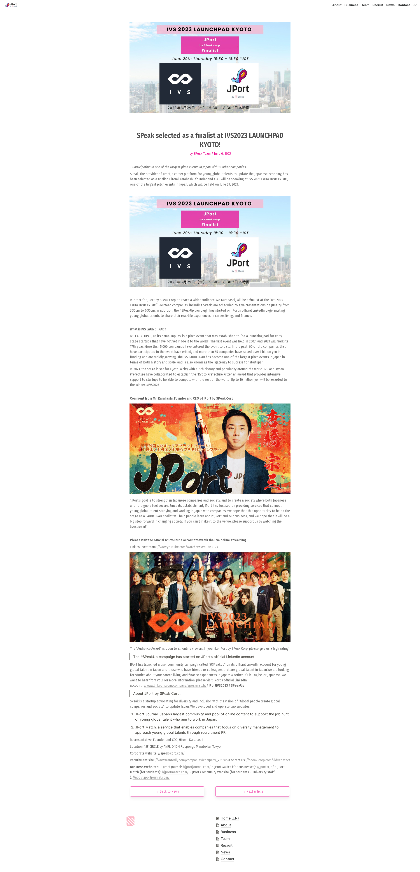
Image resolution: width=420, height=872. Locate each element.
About (336, 5)
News (390, 5)
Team (365, 5)
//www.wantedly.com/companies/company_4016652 (192, 760)
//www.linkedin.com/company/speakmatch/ (175, 685)
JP (414, 5)
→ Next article (252, 791)
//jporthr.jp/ (265, 767)
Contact (404, 5)
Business (351, 5)
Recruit (378, 5)
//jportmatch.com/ (175, 772)
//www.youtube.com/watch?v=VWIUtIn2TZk (187, 547)
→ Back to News (167, 791)
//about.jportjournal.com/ (151, 777)
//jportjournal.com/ (197, 767)
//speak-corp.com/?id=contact (268, 760)
